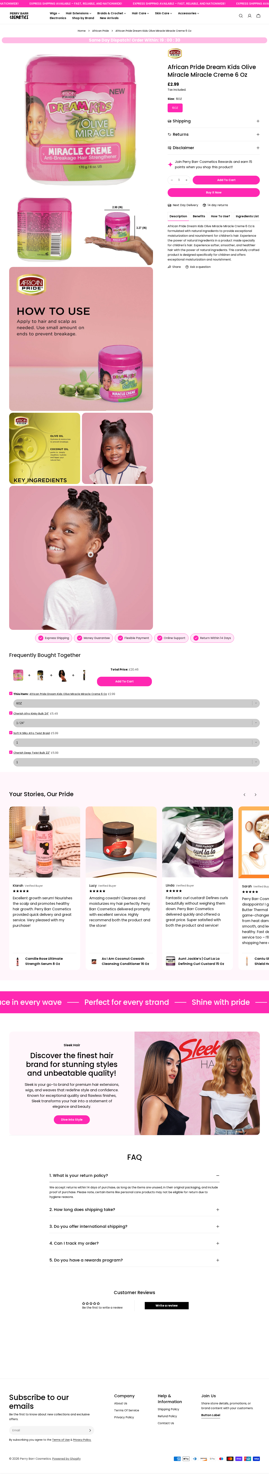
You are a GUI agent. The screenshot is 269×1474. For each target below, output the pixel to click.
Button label (210, 1415)
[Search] (240, 15)
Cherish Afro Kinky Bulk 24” (31, 713)
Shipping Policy (168, 1409)
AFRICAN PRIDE (174, 52)
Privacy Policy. (82, 1440)
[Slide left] (244, 794)
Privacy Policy (124, 1417)
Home (82, 31)
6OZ (175, 108)
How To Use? (220, 216)
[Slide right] (255, 794)
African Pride (100, 31)
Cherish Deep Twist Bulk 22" (31, 753)
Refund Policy (167, 1416)
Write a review (167, 1305)
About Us (120, 1403)
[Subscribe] (90, 1430)
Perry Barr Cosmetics (35, 1459)
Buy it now (214, 192)
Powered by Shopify (66, 1459)
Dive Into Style (72, 1119)
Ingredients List (247, 216)
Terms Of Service (126, 1410)
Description (178, 216)
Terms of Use (61, 1440)
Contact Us (166, 1423)
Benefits (199, 216)
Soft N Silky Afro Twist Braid (31, 733)
